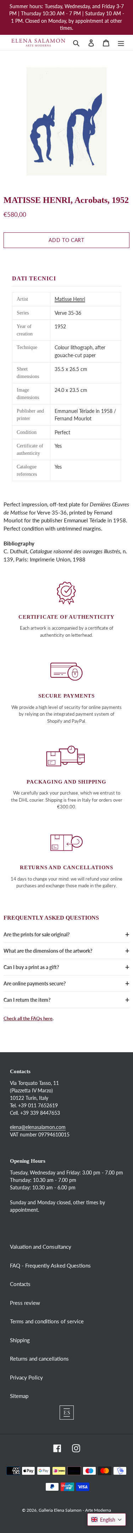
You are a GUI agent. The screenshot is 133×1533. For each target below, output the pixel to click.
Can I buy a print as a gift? (31, 967)
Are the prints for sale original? (37, 934)
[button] (107, 1519)
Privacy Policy (26, 1377)
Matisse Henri (70, 299)
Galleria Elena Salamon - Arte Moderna (75, 1510)
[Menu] (120, 42)
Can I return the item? (27, 1000)
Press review (25, 1303)
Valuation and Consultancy (40, 1246)
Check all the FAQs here (28, 1018)
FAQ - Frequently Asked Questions (50, 1265)
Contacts (20, 1284)
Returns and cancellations (39, 1358)
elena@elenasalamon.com (38, 1127)
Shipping (20, 1340)
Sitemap (19, 1396)
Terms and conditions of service (47, 1321)
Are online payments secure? (35, 983)
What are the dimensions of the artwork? (48, 951)
